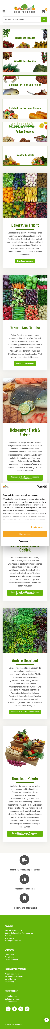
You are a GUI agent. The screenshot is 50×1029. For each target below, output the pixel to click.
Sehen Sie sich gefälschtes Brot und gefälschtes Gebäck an (25, 593)
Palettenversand (11, 960)
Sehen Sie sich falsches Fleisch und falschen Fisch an (25, 478)
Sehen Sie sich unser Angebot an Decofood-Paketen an (25, 834)
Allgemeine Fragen (12, 974)
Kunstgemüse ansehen (25, 363)
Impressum (9, 938)
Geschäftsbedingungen (14, 930)
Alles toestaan (25, 534)
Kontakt (8, 935)
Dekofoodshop (17, 1024)
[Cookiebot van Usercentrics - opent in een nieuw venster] (36, 486)
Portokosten (9, 957)
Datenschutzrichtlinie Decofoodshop (19, 933)
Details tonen (36, 527)
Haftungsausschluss (13, 940)
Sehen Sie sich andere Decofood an (25, 712)
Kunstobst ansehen (25, 261)
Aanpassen (23, 541)
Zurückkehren (10, 979)
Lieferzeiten (9, 954)
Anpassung (9, 981)
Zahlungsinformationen (14, 976)
